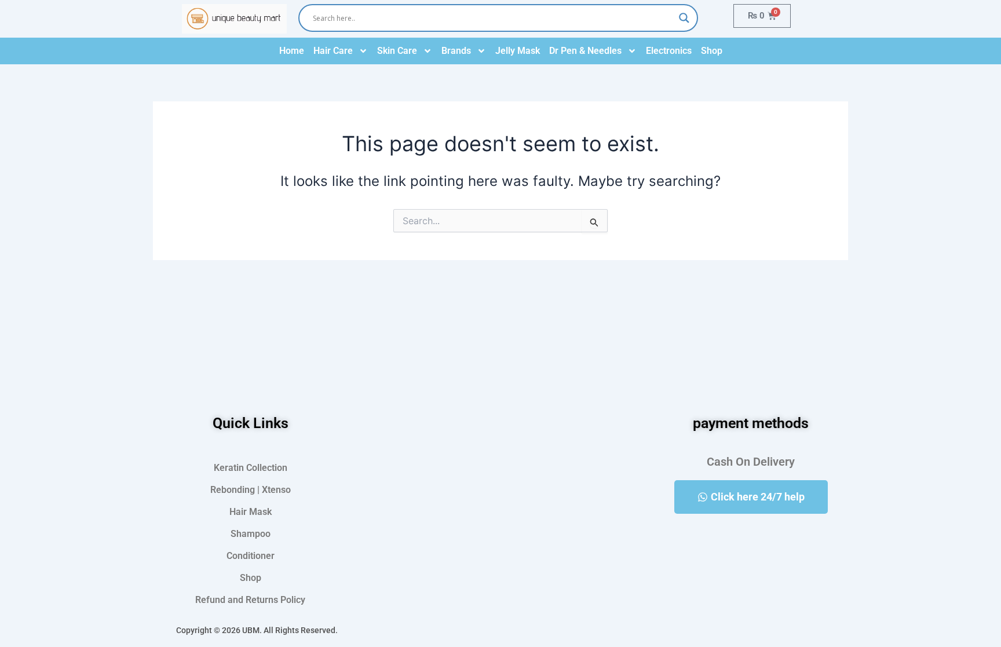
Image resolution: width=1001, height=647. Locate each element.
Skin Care (397, 50)
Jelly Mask (517, 50)
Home (291, 50)
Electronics (669, 50)
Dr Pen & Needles (585, 50)
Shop (711, 50)
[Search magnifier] (684, 18)
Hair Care (333, 50)
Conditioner (250, 555)
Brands (456, 50)
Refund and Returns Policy (250, 599)
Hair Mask (250, 511)
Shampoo (251, 533)
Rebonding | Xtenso (250, 489)
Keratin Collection (250, 467)
